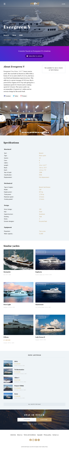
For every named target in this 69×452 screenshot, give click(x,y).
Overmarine (17, 373)
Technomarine (19, 369)
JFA (4, 274)
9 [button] (33, 132)
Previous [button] (2, 118)
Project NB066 (19, 386)
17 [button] (46, 132)
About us (19, 435)
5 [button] (27, 132)
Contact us (55, 435)
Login (63, 4)
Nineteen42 (39, 304)
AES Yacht (16, 390)
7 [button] (30, 132)
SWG (16, 361)
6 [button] (28, 132)
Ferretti (5, 342)
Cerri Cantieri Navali (39, 307)
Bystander (7, 272)
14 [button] (41, 132)
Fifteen (6, 337)
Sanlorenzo (16, 381)
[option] (25, 118)
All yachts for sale (34, 404)
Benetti (6, 35)
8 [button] (32, 132)
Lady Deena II (40, 337)
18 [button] (48, 132)
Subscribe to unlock (35, 56)
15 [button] (43, 132)
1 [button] (20, 132)
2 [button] (22, 132)
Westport (6, 307)
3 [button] (24, 132)
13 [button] (40, 132)
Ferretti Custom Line (39, 274)
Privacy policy (47, 435)
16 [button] (45, 132)
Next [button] (66, 118)
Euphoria (38, 272)
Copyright (39, 435)
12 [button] (38, 132)
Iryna (16, 394)
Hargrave (37, 339)
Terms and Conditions (30, 435)
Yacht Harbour (35, 4)
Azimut (15, 365)
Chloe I (16, 378)
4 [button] (25, 132)
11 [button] (36, 132)
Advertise (13, 435)
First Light (7, 304)
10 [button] (35, 132)
